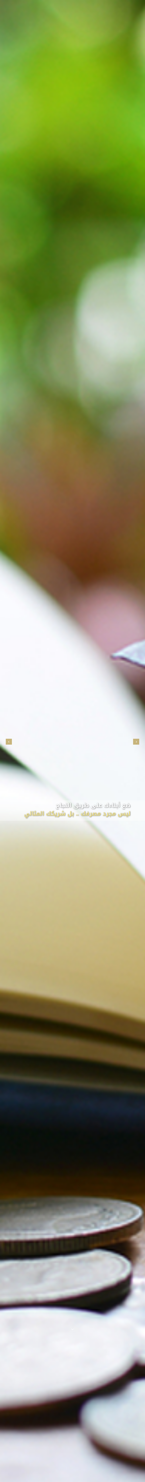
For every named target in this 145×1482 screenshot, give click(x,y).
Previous (9, 742)
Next (136, 742)
